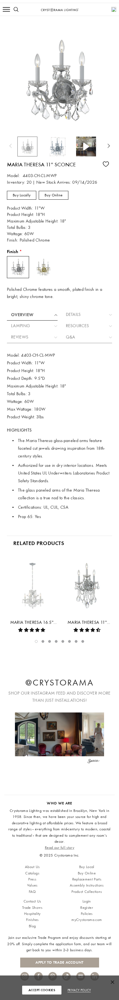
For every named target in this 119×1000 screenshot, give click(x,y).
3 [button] (49, 641)
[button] (60, 734)
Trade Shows (32, 907)
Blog (32, 926)
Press (32, 879)
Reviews (19, 337)
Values (32, 885)
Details (73, 314)
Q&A (70, 337)
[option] (30, 146)
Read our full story (59, 847)
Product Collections (86, 891)
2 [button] (43, 641)
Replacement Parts (86, 879)
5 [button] (62, 641)
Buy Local (86, 867)
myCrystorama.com (86, 919)
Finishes (32, 919)
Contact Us (32, 901)
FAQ (32, 891)
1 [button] (36, 641)
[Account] (113, 9)
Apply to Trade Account (59, 962)
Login (86, 901)
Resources (77, 325)
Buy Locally (21, 195)
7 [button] (76, 641)
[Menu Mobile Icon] (6, 9)
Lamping (20, 325)
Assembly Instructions (87, 885)
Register (86, 907)
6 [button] (69, 641)
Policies (87, 913)
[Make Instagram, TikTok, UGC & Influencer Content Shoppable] (94, 761)
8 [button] (82, 641)
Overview (22, 314)
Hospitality (32, 913)
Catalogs (32, 873)
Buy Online (54, 195)
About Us (32, 867)
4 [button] (56, 641)
